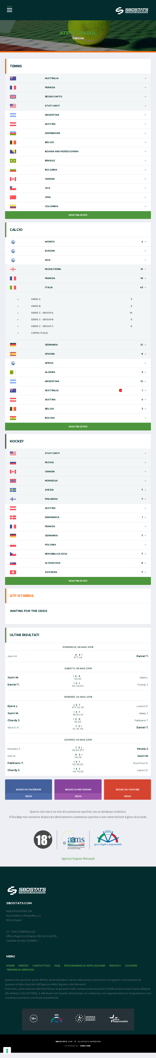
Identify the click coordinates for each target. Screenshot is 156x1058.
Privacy (115, 965)
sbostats (61, 1041)
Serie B (35, 306)
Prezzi (23, 965)
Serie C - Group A (42, 312)
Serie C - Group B (42, 319)
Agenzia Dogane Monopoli (78, 858)
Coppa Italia (39, 332)
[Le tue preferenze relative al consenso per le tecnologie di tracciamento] (7, 1051)
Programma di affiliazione (84, 965)
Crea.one (85, 1046)
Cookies (131, 965)
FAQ (57, 965)
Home (10, 965)
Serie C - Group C (42, 326)
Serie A (35, 299)
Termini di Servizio (20, 969)
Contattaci (41, 965)
